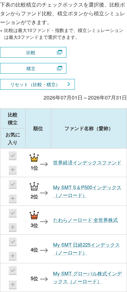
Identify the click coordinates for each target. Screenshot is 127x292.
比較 (30, 52)
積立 (30, 68)
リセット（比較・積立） (35, 84)
